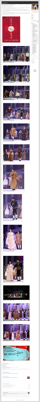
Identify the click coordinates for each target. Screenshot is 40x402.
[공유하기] (4, 381)
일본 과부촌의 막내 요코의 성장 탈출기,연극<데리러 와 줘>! (7, 384)
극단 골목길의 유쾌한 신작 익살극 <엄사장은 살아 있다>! (6, 386)
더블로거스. (32, 15)
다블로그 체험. (33, 17)
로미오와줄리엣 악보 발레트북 (6, 372)
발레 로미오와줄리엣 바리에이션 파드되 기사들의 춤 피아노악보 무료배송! (10, 373)
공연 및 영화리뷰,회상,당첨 (4, 5)
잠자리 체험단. (33, 18)
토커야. (32, 14)
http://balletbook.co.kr (5, 371)
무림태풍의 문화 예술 (5, 392)
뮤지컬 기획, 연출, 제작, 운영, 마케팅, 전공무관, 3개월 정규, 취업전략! (10, 377)
